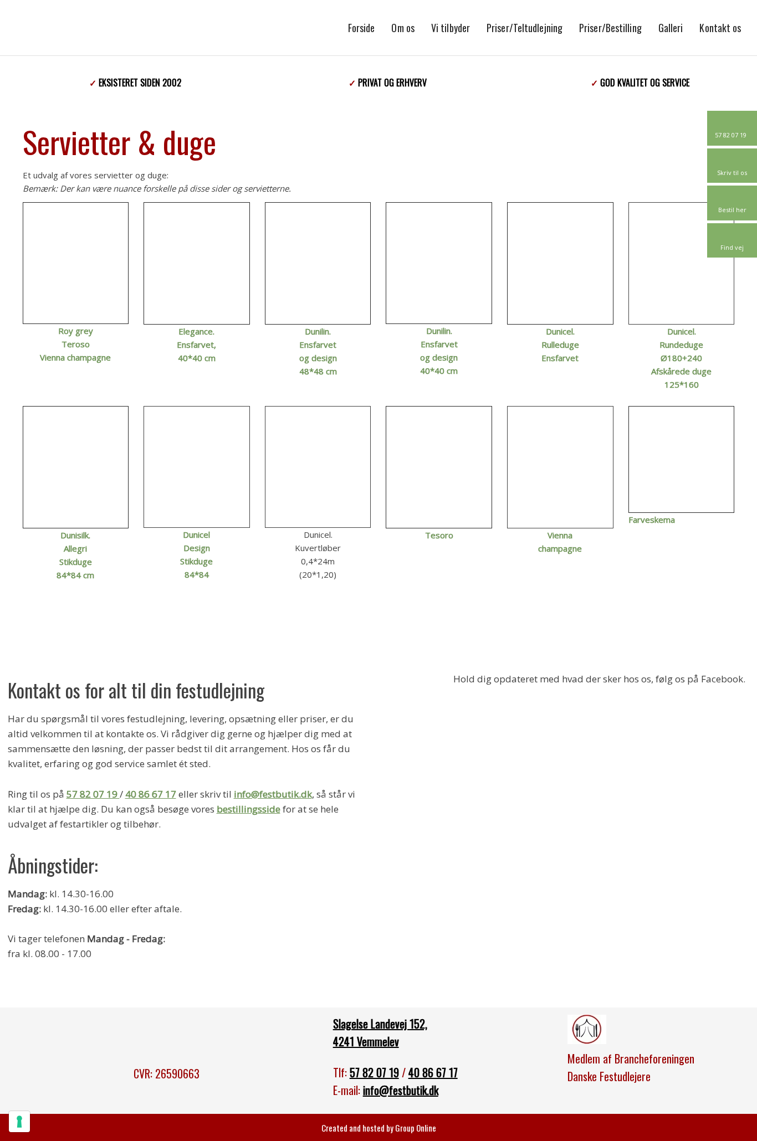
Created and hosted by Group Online (378, 1128)
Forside (361, 27)
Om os (403, 27)
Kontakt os (720, 27)
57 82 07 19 (93, 794)
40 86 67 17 (150, 794)
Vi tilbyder (450, 27)
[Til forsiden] (126, 26)
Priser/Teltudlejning (524, 27)
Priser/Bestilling (610, 27)
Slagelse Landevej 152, (380, 1023)
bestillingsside (248, 809)
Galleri (670, 27)
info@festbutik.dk (273, 794)
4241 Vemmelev (366, 1041)
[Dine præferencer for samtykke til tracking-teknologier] (19, 1121)
